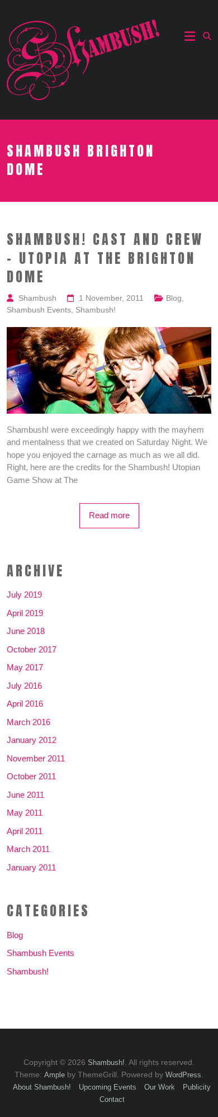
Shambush (37, 298)
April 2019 (25, 613)
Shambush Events (39, 309)
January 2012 (31, 740)
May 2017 (25, 667)
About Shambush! (42, 1087)
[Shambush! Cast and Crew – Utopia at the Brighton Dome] (109, 333)
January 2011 (31, 867)
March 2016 (28, 722)
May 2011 (24, 812)
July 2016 (24, 685)
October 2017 (31, 649)
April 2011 (24, 831)
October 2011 (31, 776)
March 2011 (28, 849)
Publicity (197, 1087)
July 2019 (24, 594)
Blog (174, 298)
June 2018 (26, 631)
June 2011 (25, 794)
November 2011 (36, 758)
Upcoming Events (107, 1087)
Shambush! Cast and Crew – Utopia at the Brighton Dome (105, 258)
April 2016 (25, 703)
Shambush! (95, 309)
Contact (112, 1099)
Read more (109, 515)
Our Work (159, 1087)
